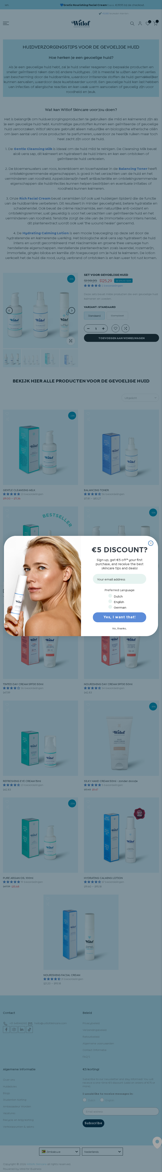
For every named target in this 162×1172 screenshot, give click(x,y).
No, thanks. (119, 628)
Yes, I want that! (120, 617)
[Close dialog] (150, 543)
